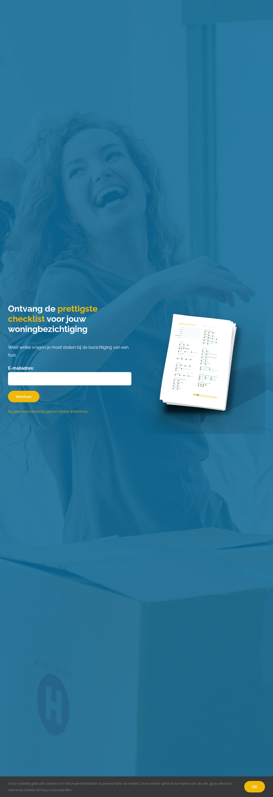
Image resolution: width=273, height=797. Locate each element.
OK (254, 786)
